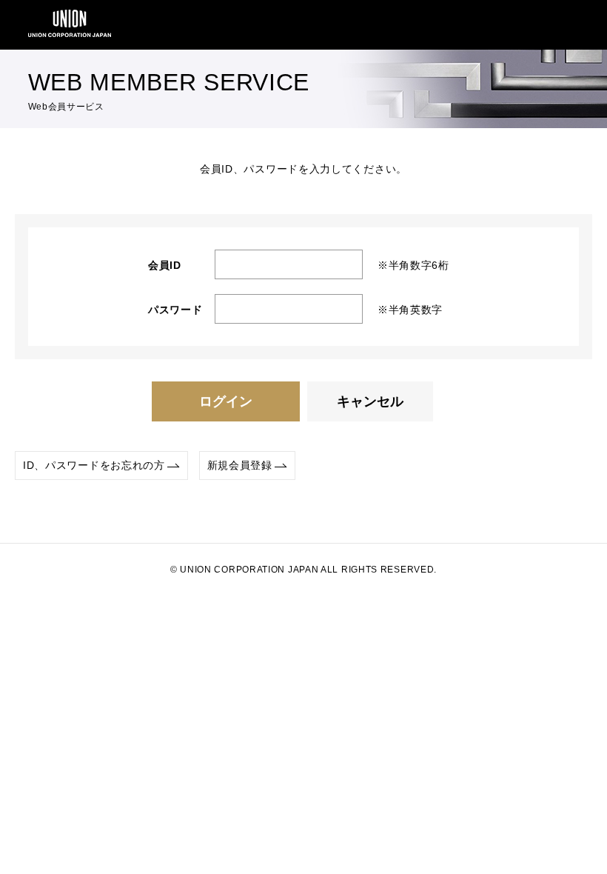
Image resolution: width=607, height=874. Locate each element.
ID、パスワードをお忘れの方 (94, 465)
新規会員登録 (239, 465)
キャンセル (370, 401)
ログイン (225, 401)
